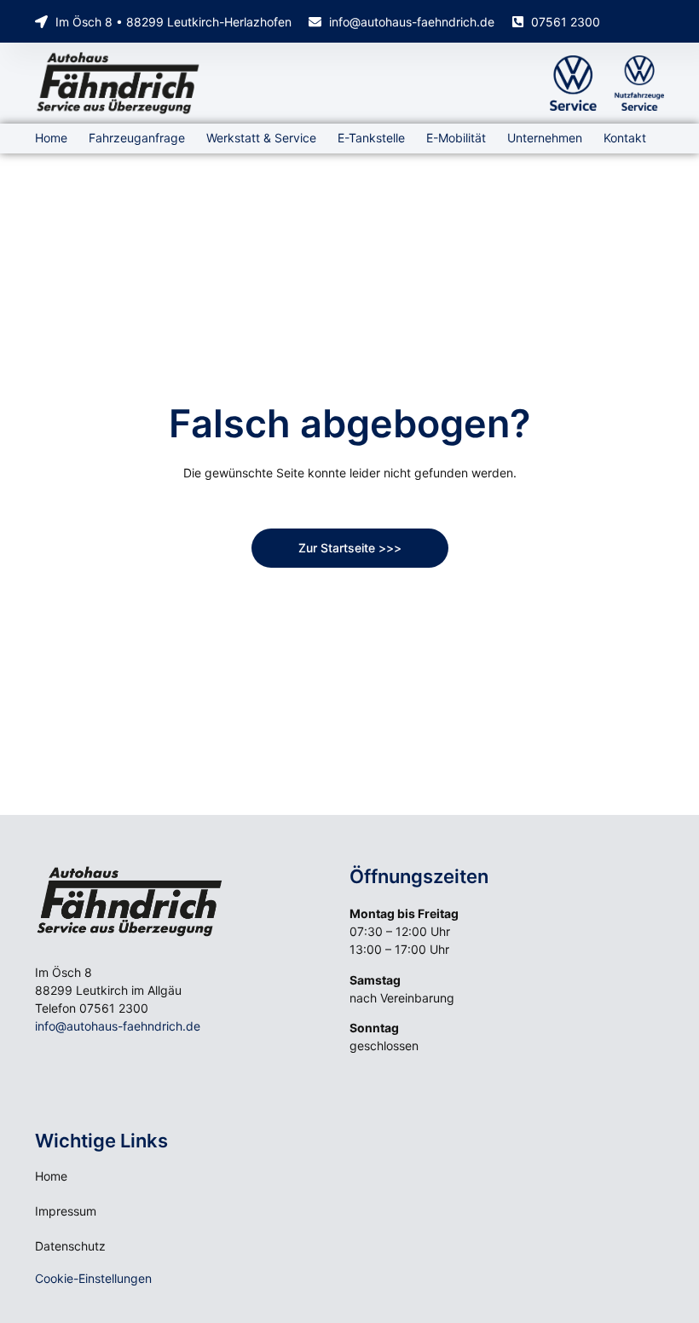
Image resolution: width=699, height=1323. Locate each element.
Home (51, 137)
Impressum (65, 1211)
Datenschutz (70, 1246)
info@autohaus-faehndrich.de (117, 1026)
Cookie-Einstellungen (93, 1278)
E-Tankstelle (371, 137)
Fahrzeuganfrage (137, 137)
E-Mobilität (456, 137)
